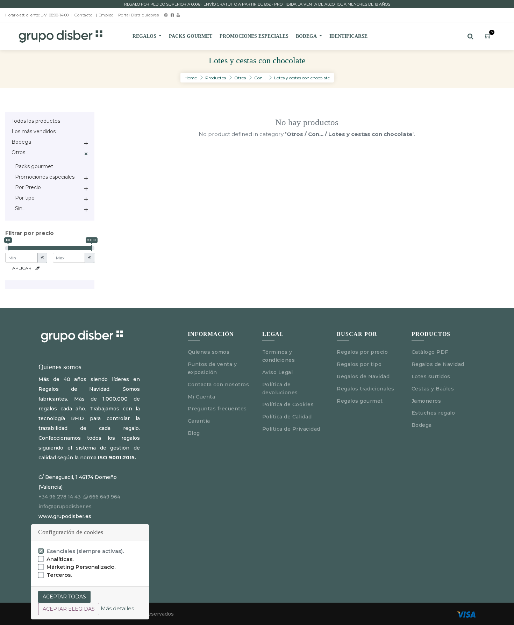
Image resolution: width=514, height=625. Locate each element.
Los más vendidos (34, 131)
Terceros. (59, 575)
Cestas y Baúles (433, 389)
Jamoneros (426, 401)
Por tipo (25, 198)
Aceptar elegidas (69, 609)
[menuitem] (190, 36)
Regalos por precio (362, 352)
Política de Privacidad (291, 429)
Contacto (83, 15)
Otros (240, 77)
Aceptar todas (64, 597)
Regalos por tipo (359, 364)
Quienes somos (209, 352)
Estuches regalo (433, 413)
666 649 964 (104, 497)
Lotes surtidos (431, 376)
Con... (260, 77)
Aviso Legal (278, 372)
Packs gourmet (34, 166)
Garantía (199, 421)
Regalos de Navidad (363, 376)
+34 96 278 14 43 (59, 497)
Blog (194, 433)
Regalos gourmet (360, 401)
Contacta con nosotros (218, 384)
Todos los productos (36, 121)
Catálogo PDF (430, 352)
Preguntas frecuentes (217, 408)
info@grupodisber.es (65, 506)
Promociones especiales (44, 177)
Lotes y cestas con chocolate (302, 77)
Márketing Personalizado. (81, 566)
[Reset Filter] (37, 268)
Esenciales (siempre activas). (85, 551)
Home (191, 77)
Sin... (20, 208)
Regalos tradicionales (365, 389)
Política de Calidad (287, 417)
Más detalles (117, 608)
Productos (215, 77)
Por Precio (28, 187)
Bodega (21, 142)
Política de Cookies (288, 404)
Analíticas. (60, 559)
